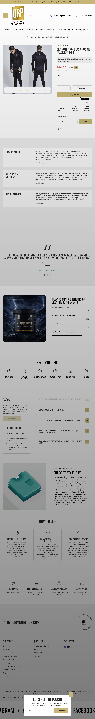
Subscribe (61, 711)
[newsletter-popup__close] (71, 694)
